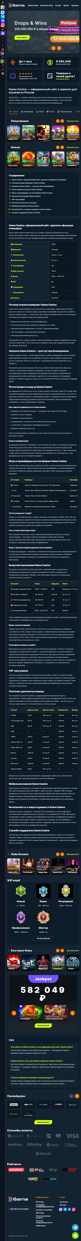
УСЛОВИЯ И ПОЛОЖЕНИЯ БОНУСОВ (45, 1206)
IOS (4, 82)
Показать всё (43, 1025)
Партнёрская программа (19, 1209)
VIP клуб (63, 1205)
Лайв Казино (33, 5)
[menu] (3, 2)
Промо (66, 5)
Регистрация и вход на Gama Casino (27, 189)
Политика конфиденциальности (44, 1221)
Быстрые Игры (46, 5)
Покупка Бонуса (66, 111)
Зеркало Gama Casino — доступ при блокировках (33, 186)
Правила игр (40, 1226)
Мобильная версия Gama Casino (25, 206)
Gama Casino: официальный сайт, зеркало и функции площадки (39, 180)
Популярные (28, 111)
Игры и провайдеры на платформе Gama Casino (32, 193)
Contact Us (64, 1202)
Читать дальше (43, 938)
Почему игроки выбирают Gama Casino (28, 183)
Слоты (51, 111)
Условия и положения (44, 1210)
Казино (58, 5)
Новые (41, 111)
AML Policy (40, 1213)
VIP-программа (18, 199)
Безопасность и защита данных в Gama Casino (31, 209)
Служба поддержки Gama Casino (26, 213)
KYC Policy (40, 1202)
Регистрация (22, 37)
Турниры (75, 5)
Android (3, 78)
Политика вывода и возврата (43, 1217)
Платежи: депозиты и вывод (24, 203)
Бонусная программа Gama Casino (26, 196)
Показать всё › (73, 121)
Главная (15, 111)
